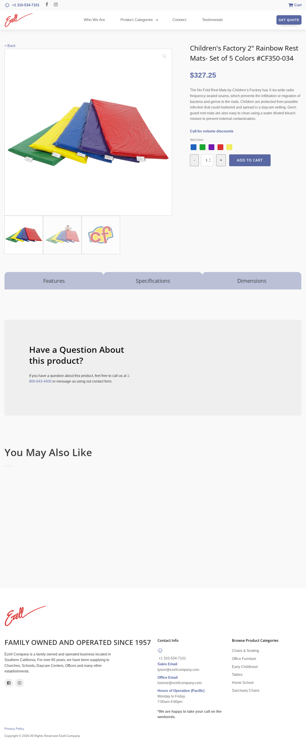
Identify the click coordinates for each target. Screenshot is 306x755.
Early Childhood (245, 667)
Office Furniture (244, 659)
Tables (237, 674)
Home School (243, 683)
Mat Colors (196, 139)
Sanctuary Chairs (245, 690)
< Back (9, 46)
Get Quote (289, 20)
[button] (164, 56)
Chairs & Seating (245, 651)
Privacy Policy (14, 728)
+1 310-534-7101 (172, 658)
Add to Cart (250, 160)
